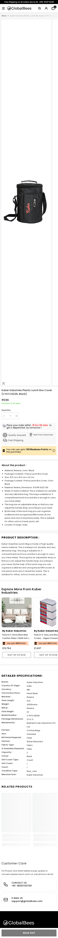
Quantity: (6, 410)
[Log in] (46, 8)
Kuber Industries (16, 630)
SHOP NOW (49, 2)
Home (4, 16)
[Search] (39, 8)
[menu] (3, 8)
